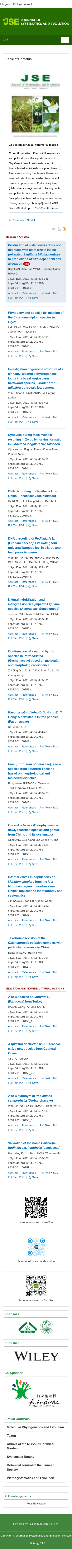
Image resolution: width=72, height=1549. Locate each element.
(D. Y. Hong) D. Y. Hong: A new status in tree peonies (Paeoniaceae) (35, 717)
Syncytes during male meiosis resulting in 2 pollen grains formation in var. (35, 439)
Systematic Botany (20, 1456)
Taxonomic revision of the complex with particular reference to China (35, 943)
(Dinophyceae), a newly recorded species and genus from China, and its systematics (33, 830)
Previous (17, 220)
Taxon (11, 1435)
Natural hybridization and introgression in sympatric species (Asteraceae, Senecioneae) (34, 604)
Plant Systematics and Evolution (30, 1478)
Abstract (13, 293)
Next (30, 220)
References (29, 293)
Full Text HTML (49, 293)
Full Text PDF (16, 297)
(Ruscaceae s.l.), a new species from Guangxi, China (34, 1048)
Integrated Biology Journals (16, 4)
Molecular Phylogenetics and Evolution (35, 1427)
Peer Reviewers (36, 1503)
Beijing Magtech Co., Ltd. (43, 1523)
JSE (6, 39)
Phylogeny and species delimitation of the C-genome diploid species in (36, 317)
